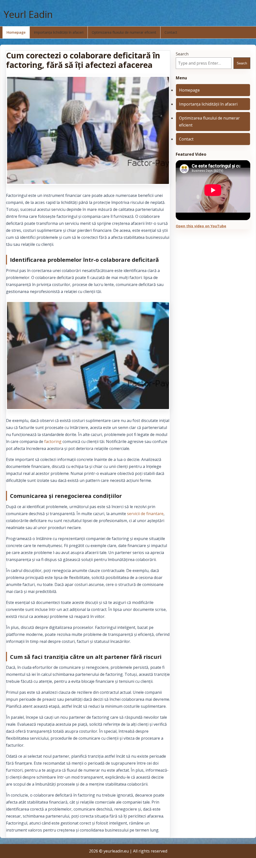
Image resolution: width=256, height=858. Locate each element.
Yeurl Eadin (28, 14)
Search (182, 54)
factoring (53, 441)
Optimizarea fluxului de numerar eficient (124, 32)
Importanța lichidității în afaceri (59, 32)
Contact (170, 32)
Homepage (16, 32)
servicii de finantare (145, 513)
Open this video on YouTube (201, 226)
